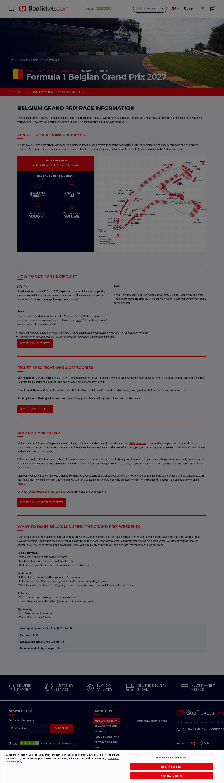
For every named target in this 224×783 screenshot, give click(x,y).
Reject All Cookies (171, 766)
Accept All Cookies (171, 775)
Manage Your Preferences (171, 757)
